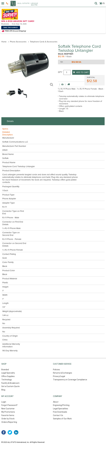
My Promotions (8, 412)
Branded (5, 369)
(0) (104, 3)
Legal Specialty (8, 373)
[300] (10, 97)
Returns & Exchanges (62, 373)
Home (3, 42)
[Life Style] (22, 97)
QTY (60, 72)
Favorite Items (7, 415)
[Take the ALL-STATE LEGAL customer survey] (52, 14)
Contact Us (58, 415)
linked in (16, 432)
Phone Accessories (18, 42)
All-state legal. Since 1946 (24, 3)
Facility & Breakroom (10, 383)
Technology (6, 379)
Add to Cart (82, 72)
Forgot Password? (9, 405)
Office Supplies (8, 376)
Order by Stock (7, 419)
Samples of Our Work (62, 419)
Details (10, 121)
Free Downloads (60, 412)
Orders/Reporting (9, 422)
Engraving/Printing (61, 405)
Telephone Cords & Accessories (43, 42)
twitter (10, 432)
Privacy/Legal (59, 376)
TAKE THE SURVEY (10, 27)
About (55, 402)
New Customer (8, 408)
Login (3, 402)
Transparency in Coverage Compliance (70, 379)
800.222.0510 (7, 3)
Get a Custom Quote (10, 386)
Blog (3, 390)
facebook (3, 432)
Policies (56, 369)
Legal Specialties (60, 408)
